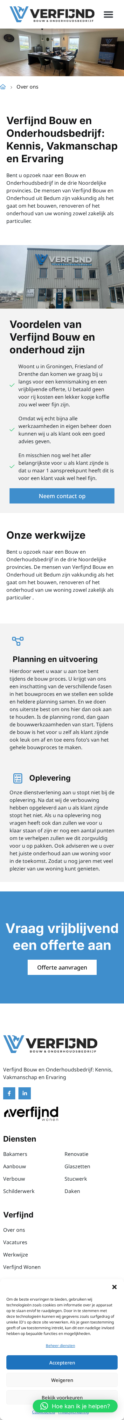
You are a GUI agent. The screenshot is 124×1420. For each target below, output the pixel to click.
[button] (114, 1287)
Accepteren (62, 1362)
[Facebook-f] (9, 1093)
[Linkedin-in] (24, 1093)
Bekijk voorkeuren (62, 1397)
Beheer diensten (60, 1345)
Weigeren (62, 1380)
